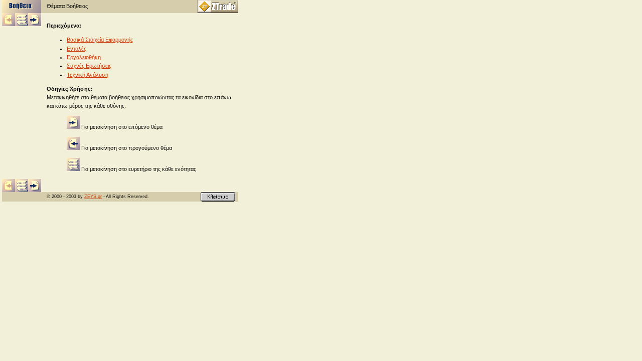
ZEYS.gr (93, 196)
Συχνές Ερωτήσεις (89, 66)
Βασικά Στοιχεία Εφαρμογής (100, 40)
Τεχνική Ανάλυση (87, 75)
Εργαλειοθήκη (84, 57)
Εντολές (76, 49)
